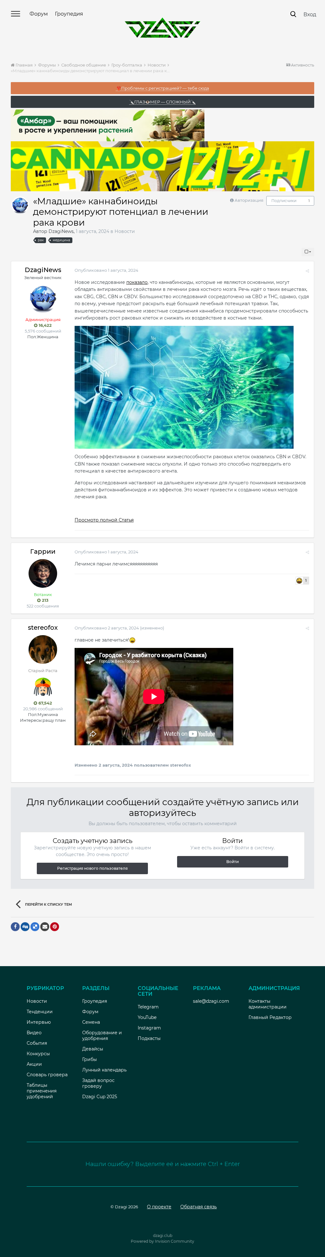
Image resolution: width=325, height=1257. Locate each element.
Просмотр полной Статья (104, 520)
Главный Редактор (270, 1017)
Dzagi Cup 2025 (99, 1096)
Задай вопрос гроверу (98, 1083)
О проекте (159, 1207)
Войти (232, 861)
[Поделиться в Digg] (25, 926)
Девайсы (92, 1049)
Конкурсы (38, 1054)
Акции (34, 1064)
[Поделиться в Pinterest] (54, 926)
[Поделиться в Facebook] (15, 926)
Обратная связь (198, 1207)
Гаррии (43, 551)
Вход (309, 14)
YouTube (147, 1017)
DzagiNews (61, 231)
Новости (125, 231)
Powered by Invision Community (162, 1241)
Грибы (89, 1059)
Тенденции (40, 1012)
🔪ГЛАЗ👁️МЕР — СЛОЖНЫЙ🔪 (162, 101)
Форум (39, 14)
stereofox (43, 627)
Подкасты (149, 1038)
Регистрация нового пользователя (92, 868)
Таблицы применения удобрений (41, 1090)
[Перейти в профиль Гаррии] (43, 573)
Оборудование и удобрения (102, 1035)
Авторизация (249, 200)
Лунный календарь (104, 1070)
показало (137, 282)
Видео (34, 1033)
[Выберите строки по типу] (308, 252)
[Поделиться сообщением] (307, 270)
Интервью (39, 1022)
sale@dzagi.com (211, 1001)
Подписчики (283, 200)
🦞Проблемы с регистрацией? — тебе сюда (162, 88)
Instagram (149, 1028)
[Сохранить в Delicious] (34, 926)
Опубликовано (106, 270)
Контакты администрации (268, 1004)
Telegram (148, 1007)
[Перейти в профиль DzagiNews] (20, 205)
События (37, 1043)
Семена (91, 1022)
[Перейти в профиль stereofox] (43, 649)
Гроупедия (69, 14)
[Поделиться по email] (44, 926)
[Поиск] (293, 14)
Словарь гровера (47, 1075)
